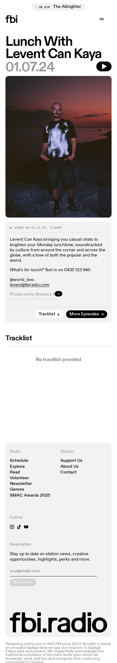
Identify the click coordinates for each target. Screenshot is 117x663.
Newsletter (21, 484)
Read (15, 472)
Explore (17, 467)
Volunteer (19, 478)
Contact (68, 472)
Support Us (71, 461)
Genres (17, 490)
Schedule (19, 461)
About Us (69, 467)
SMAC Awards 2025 (30, 496)
